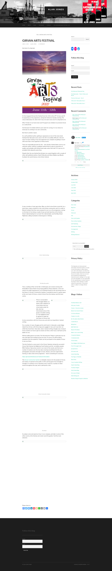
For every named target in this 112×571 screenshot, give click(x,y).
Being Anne (73, 324)
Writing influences (75, 234)
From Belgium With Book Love (78, 343)
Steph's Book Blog (75, 365)
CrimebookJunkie (75, 337)
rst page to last (78, 346)
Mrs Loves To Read (75, 373)
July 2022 (73, 185)
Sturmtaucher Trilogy (76, 226)
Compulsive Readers (75, 335)
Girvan (72, 210)
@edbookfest (81, 155)
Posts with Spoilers (75, 218)
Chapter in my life (75, 316)
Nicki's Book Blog (75, 370)
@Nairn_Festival (85, 159)
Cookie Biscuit (74, 321)
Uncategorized (74, 229)
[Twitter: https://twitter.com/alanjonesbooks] (78, 49)
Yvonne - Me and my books (77, 308)
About (29, 25)
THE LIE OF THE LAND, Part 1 (78, 103)
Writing (73, 231)
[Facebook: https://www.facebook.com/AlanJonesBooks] (72, 49)
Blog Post (73, 207)
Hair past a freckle (75, 305)
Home (23, 25)
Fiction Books (74, 340)
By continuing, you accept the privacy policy (81, 249)
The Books (41, 25)
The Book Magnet (75, 367)
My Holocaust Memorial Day (77, 91)
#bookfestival (87, 146)
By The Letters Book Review (77, 318)
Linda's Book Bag (75, 354)
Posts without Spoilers (76, 221)
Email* (72, 70)
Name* (72, 65)
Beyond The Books (75, 329)
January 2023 (74, 179)
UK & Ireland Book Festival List (62, 25)
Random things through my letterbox (79, 378)
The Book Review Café (76, 302)
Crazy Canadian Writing (76, 362)
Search (72, 36)
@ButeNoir (79, 152)
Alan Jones (56, 9)
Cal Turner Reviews (75, 313)
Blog (35, 25)
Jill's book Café (74, 351)
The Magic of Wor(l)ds (76, 356)
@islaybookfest (81, 156)
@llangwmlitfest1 (81, 153)
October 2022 (74, 182)
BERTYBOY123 (74, 327)
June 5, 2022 (25, 44)
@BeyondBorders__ (82, 158)
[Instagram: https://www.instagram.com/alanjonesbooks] (75, 49)
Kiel (72, 215)
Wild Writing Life (75, 375)
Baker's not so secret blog (77, 332)
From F (72, 346)
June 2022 (73, 187)
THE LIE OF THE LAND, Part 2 (78, 100)
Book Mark (73, 359)
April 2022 (73, 193)
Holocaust (73, 212)
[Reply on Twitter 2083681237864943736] (75, 162)
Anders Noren (82, 564)
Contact (49, 25)
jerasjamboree (74, 348)
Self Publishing (74, 223)
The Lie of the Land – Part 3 (77, 98)
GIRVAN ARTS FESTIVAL (38, 40)
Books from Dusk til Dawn (77, 310)
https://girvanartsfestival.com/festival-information (36, 356)
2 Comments (41, 44)
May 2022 (73, 190)
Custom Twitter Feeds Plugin (81, 167)
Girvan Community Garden (32, 360)
